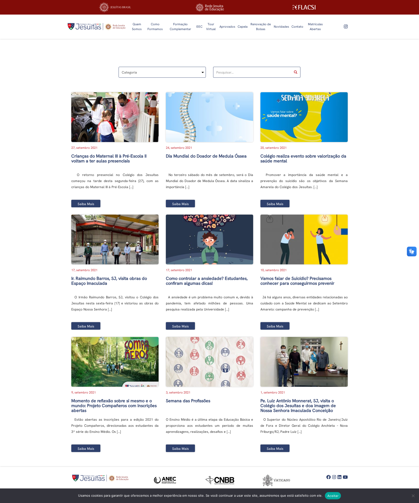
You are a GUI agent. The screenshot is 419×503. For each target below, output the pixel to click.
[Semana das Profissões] (209, 362)
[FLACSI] (304, 7)
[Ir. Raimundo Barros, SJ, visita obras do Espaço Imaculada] (115, 239)
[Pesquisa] (295, 72)
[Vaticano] (276, 480)
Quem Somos (137, 26)
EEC (199, 27)
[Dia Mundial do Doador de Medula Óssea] (209, 117)
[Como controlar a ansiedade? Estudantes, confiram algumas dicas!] (209, 239)
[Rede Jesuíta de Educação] (209, 7)
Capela (243, 27)
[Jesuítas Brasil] (115, 7)
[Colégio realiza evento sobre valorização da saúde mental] (304, 117)
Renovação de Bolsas (260, 26)
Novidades (281, 27)
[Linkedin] (339, 477)
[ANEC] (166, 480)
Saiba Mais (86, 204)
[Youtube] (345, 477)
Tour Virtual (211, 26)
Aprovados (227, 27)
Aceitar (332, 496)
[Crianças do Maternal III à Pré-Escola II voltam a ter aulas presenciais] (115, 117)
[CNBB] (221, 480)
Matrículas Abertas (315, 26)
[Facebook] (328, 477)
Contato (297, 27)
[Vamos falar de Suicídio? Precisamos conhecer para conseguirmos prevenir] (304, 239)
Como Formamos (155, 26)
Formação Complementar (180, 26)
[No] (413, 495)
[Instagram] (346, 27)
